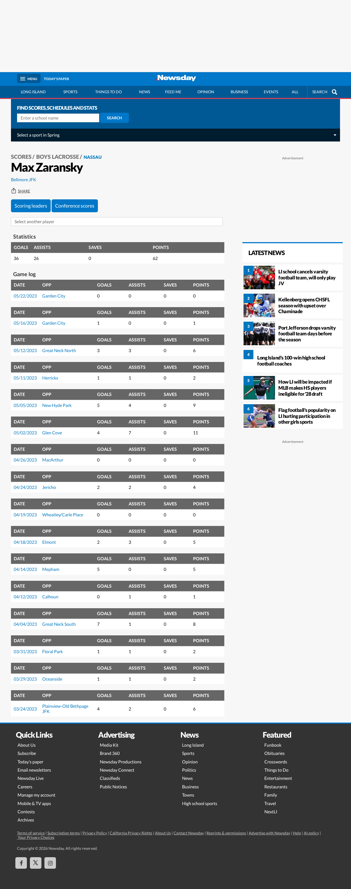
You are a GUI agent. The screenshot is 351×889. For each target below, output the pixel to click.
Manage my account (36, 794)
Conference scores (74, 206)
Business (239, 91)
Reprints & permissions (226, 833)
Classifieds (110, 778)
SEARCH (319, 91)
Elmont (49, 542)
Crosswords (275, 761)
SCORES (21, 156)
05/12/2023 (25, 350)
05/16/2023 (25, 322)
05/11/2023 (25, 377)
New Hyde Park (57, 405)
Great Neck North (59, 350)
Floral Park (52, 651)
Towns (188, 794)
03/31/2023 (25, 651)
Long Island (33, 91)
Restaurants (275, 786)
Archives (26, 819)
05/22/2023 (25, 295)
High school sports (199, 803)
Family (270, 794)
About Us (27, 745)
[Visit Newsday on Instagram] (50, 863)
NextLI (270, 811)
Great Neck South (59, 624)
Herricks (50, 377)
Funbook (272, 745)
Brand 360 (110, 753)
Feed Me (173, 91)
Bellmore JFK (23, 179)
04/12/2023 (25, 596)
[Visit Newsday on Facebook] (21, 863)
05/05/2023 (25, 405)
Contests (26, 811)
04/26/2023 (25, 459)
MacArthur (52, 459)
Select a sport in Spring (38, 134)
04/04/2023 (25, 624)
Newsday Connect (117, 769)
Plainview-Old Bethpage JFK (65, 708)
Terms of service (31, 833)
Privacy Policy (95, 833)
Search (114, 117)
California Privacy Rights (131, 833)
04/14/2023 (25, 569)
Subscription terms (63, 833)
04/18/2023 (25, 542)
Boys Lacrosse (57, 156)
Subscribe (27, 753)
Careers (25, 786)
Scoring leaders (31, 206)
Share (24, 191)
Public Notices (113, 786)
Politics (189, 769)
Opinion (205, 91)
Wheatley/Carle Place (62, 514)
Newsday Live (31, 778)
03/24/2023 (25, 708)
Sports (70, 91)
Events (271, 91)
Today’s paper (30, 761)
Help (297, 833)
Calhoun (50, 596)
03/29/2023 (25, 678)
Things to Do (276, 769)
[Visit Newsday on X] (35, 863)
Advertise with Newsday (269, 833)
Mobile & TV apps (34, 803)
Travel (270, 803)
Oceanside (52, 678)
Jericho (49, 487)
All (295, 91)
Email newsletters (34, 769)
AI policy (311, 833)
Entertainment (278, 778)
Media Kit (109, 745)
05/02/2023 (25, 432)
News (144, 91)
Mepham (50, 569)
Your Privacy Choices (35, 837)
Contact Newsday (189, 833)
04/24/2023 (25, 487)
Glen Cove (52, 432)
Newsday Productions (120, 761)
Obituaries (274, 753)
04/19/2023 (25, 514)
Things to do (108, 91)
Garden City (53, 295)
